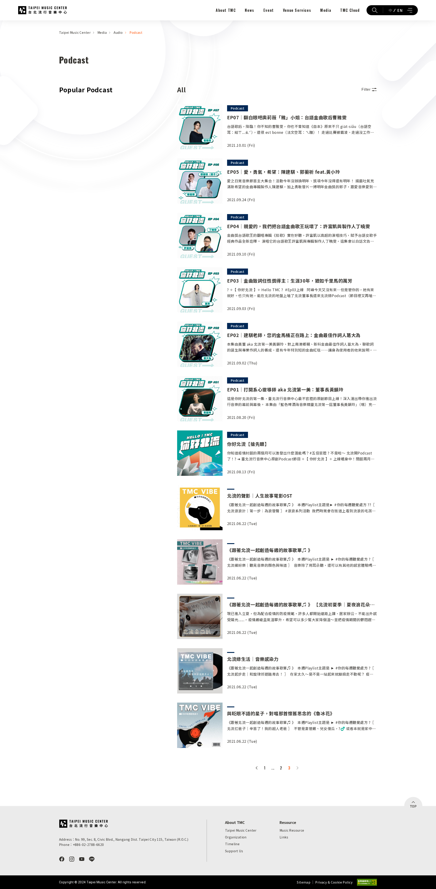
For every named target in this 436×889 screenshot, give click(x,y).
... (272, 768)
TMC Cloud (349, 10)
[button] (369, 90)
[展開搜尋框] (374, 10)
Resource (288, 822)
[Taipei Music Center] (83, 824)
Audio (118, 32)
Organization (236, 837)
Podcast (135, 32)
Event (268, 10)
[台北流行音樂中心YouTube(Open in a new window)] (81, 859)
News (249, 10)
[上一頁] (257, 768)
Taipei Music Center (42, 10)
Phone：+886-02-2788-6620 (81, 844)
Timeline (232, 844)
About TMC (226, 10)
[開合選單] (409, 10)
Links (284, 837)
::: (1, 23)
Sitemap (303, 882)
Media (325, 10)
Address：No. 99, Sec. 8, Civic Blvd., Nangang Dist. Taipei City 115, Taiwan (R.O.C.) (123, 839)
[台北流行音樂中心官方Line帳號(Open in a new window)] (91, 859)
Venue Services (297, 10)
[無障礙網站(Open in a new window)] (367, 882)
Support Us (234, 851)
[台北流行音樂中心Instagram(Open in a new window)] (71, 859)
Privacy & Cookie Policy (333, 882)
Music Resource (292, 830)
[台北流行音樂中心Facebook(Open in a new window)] (61, 859)
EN (399, 10)
